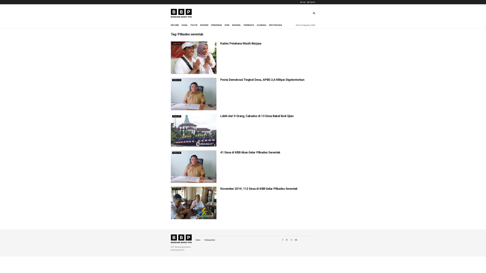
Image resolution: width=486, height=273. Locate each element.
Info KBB (175, 25)
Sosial (184, 25)
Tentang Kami (209, 240)
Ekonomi (204, 25)
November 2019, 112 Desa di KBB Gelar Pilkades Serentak (258, 188)
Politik (193, 25)
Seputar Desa (275, 25)
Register (312, 2)
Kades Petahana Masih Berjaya (240, 43)
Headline (176, 44)
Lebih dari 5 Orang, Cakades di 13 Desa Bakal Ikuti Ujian (256, 116)
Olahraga (261, 25)
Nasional (236, 25)
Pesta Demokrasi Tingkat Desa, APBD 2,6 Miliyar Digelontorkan (262, 80)
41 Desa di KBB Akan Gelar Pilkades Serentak (250, 152)
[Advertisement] (263, 12)
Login (304, 2)
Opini (227, 25)
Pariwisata (249, 25)
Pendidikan (216, 25)
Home (198, 240)
